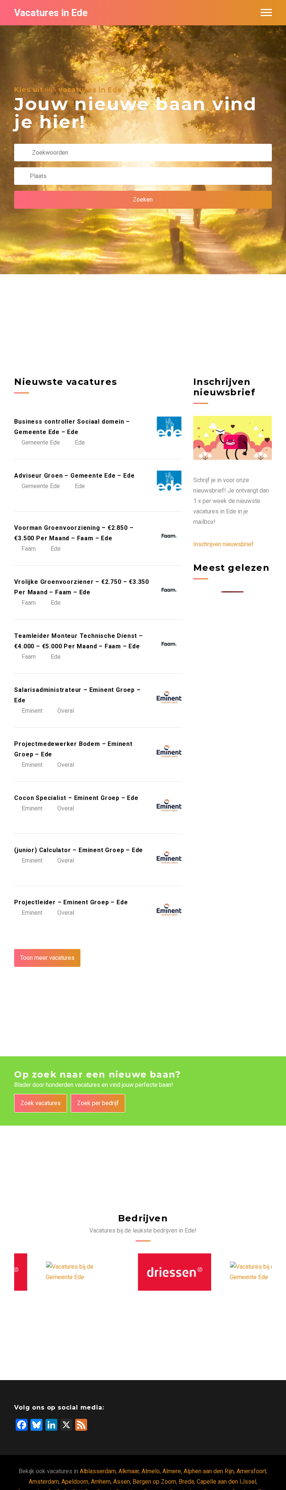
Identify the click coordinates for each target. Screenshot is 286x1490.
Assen (121, 1481)
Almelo (151, 1471)
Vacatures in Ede (51, 12)
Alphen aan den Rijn (209, 1471)
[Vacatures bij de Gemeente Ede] (51, 1272)
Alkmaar (128, 1471)
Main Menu (266, 12)
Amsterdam (44, 1481)
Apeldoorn (74, 1481)
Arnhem (101, 1481)
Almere (171, 1471)
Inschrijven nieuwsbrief (223, 544)
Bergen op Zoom (154, 1481)
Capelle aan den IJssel (226, 1481)
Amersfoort (251, 1471)
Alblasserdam (98, 1471)
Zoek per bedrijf (98, 1103)
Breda (186, 1481)
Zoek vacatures (40, 1103)
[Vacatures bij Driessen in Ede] (143, 1272)
